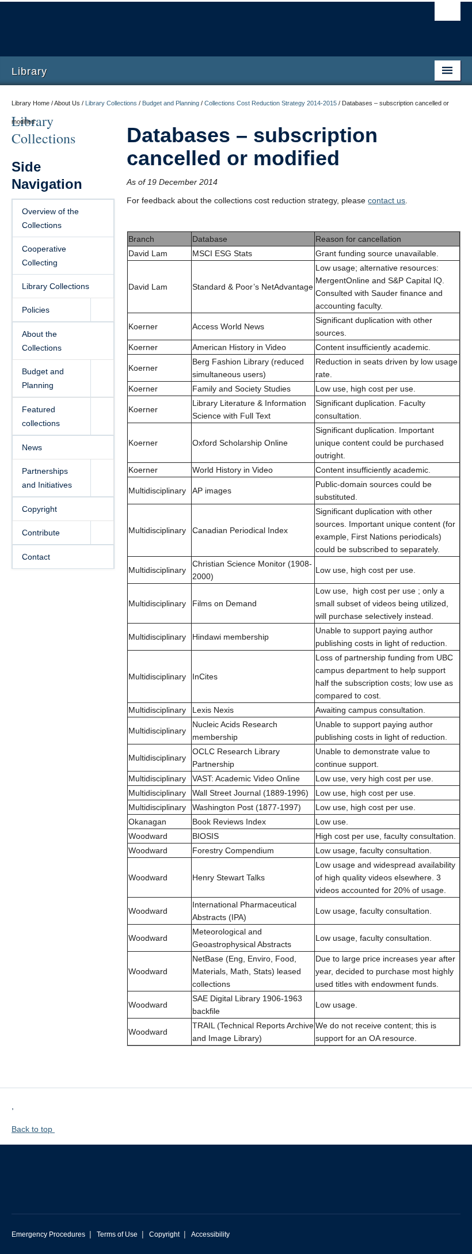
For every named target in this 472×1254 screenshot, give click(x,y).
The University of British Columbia (202, 23)
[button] (101, 309)
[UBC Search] (447, 14)
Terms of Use (117, 1234)
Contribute (41, 532)
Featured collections (41, 416)
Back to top (33, 1129)
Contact (36, 556)
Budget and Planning (170, 103)
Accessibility (210, 1234)
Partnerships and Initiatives (47, 477)
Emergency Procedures (48, 1234)
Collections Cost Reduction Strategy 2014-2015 (270, 103)
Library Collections (111, 103)
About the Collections (42, 340)
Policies (36, 309)
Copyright (39, 509)
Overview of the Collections (50, 218)
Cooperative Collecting (44, 255)
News (32, 447)
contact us (386, 200)
